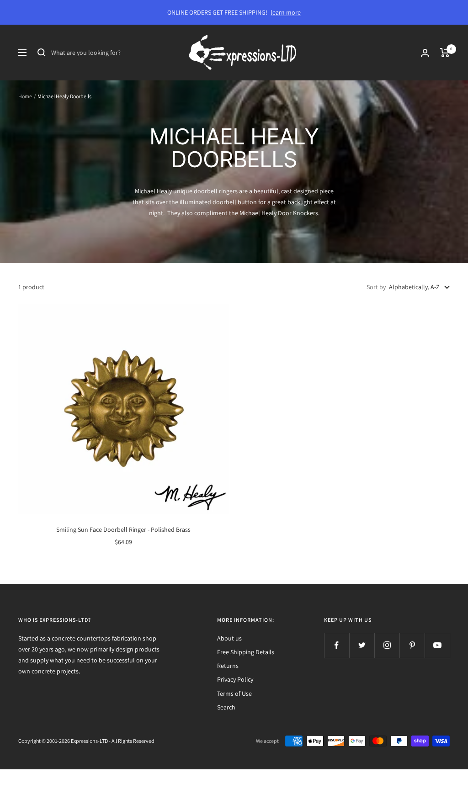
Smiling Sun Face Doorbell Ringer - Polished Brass (123, 529)
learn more (286, 12)
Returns (228, 666)
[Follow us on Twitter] (361, 645)
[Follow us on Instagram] (386, 645)
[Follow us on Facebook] (336, 645)
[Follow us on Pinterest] (412, 645)
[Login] (425, 53)
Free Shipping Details (245, 652)
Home (25, 96)
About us (229, 638)
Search (226, 707)
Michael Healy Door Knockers (278, 213)
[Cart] (445, 52)
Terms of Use (234, 693)
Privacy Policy (235, 679)
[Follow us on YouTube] (437, 645)
